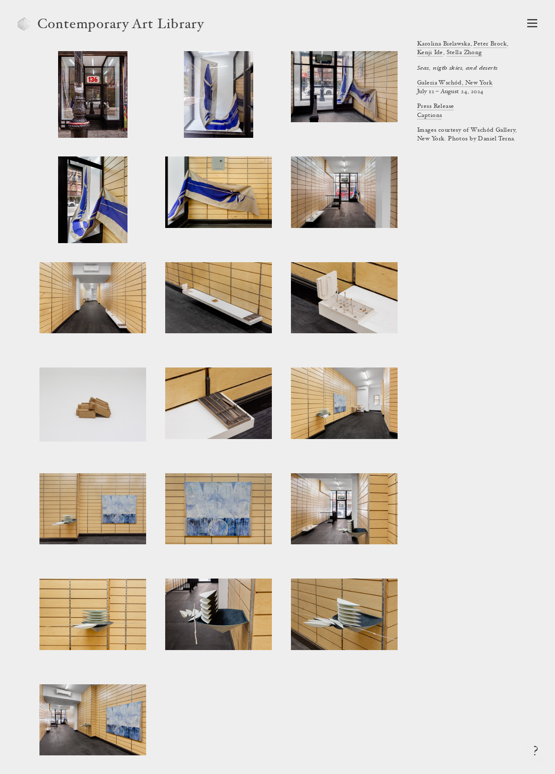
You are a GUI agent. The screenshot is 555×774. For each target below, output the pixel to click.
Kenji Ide (430, 53)
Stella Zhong (464, 53)
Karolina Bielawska (443, 44)
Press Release (435, 107)
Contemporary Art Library (120, 25)
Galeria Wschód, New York (455, 83)
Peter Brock (490, 44)
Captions (429, 116)
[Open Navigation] (532, 23)
